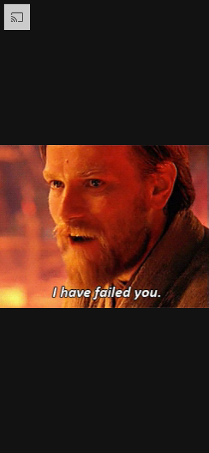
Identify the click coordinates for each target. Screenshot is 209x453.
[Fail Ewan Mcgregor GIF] (104, 226)
